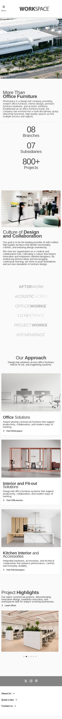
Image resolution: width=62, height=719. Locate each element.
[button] (24, 656)
